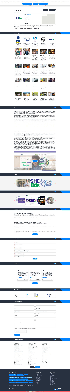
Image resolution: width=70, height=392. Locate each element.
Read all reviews (35, 283)
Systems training (44, 349)
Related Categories (36, 28)
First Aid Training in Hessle (18, 364)
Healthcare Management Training (33, 347)
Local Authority (23, 380)
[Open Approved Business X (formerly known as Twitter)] (16, 388)
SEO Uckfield (51, 384)
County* (36, 318)
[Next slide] (55, 183)
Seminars (43, 345)
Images (33, 26)
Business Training (16, 347)
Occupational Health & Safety (32, 358)
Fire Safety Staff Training (18, 360)
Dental (18, 375)
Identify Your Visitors (39, 375)
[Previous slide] (14, 183)
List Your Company (38, 374)
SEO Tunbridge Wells (52, 383)
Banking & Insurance (20, 374)
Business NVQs (16, 346)
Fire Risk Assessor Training (18, 357)
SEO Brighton (51, 379)
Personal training (30, 362)
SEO (36, 376)
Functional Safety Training (32, 343)
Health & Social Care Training (32, 346)
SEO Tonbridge (52, 382)
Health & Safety (30, 344)
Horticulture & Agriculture (28, 377)
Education (22, 375)
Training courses (44, 357)
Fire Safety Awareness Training (18, 359)
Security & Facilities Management (14, 382)
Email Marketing (38, 378)
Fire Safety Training (17, 361)
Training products (44, 358)
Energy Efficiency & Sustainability (14, 377)
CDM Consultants (17, 348)
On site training (30, 359)
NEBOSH (29, 356)
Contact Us (32, 367)
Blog (50, 377)
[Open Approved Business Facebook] (9, 388)
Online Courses (30, 360)
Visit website (37, 367)
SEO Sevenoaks (52, 381)
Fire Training (16, 362)
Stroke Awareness (45, 348)
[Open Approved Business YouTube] (15, 388)
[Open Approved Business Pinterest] (12, 388)
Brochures (51, 26)
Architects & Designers (13, 374)
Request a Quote (29, 28)
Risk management (44, 343)
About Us (29, 26)
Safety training (44, 344)
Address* (36, 315)
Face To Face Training (17, 356)
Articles (37, 383)
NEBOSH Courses (31, 357)
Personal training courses (32, 363)
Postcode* (15, 315)
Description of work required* (18, 322)
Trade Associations (22, 28)
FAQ (36, 384)
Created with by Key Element (40, 391)
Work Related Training (45, 362)
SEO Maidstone (52, 380)
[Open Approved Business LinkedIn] (13, 388)
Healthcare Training (31, 348)
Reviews (16, 28)
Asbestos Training (16, 343)
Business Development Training (18, 345)
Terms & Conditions (52, 375)
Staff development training (46, 347)
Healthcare (21, 377)
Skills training (44, 346)
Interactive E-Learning (31, 349)
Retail (31, 380)
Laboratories (17, 380)
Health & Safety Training (31, 345)
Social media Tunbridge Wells (53, 378)
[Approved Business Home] (57, 389)
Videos (37, 26)
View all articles (35, 234)
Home (37, 373)
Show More (35, 258)
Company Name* (37, 308)
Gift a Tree (37, 381)
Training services (44, 360)
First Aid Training (16, 363)
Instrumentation (12, 380)
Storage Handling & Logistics (24, 382)
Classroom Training (17, 349)
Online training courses (31, 361)
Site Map (51, 373)
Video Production (38, 379)
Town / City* (16, 318)
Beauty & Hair (26, 374)
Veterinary (30, 382)
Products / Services (22, 26)
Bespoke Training (16, 344)
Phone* (15, 308)
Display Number (29, 14)
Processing (27, 380)
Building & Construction (13, 375)
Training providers (44, 359)
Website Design (38, 377)
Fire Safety (15, 358)
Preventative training (31, 364)
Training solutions (44, 361)
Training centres (44, 356)
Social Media (37, 380)
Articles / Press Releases (44, 26)
